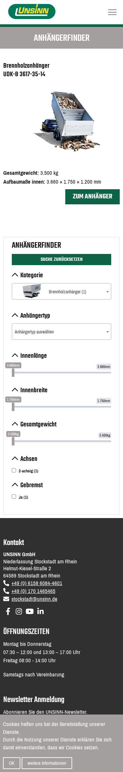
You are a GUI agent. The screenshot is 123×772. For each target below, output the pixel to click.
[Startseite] (32, 11)
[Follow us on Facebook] (8, 610)
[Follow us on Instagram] (19, 610)
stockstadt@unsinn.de (34, 599)
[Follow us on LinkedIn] (40, 610)
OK (11, 763)
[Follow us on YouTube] (29, 610)
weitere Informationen (47, 763)
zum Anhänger (92, 197)
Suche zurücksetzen (62, 259)
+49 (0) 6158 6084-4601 (36, 583)
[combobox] (61, 291)
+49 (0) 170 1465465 (33, 591)
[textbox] (61, 292)
